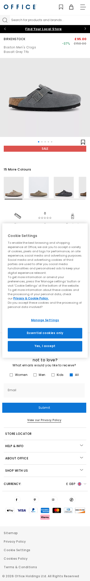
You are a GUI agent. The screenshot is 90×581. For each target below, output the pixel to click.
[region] (45, 290)
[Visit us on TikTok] (72, 499)
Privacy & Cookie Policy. (31, 298)
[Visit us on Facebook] (17, 499)
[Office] (20, 7)
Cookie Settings (17, 550)
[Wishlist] (58, 7)
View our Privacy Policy (44, 420)
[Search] (5, 20)
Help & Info (14, 446)
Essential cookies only (45, 333)
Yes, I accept (44, 346)
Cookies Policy (16, 558)
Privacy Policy (15, 541)
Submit (44, 407)
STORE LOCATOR (18, 434)
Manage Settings (45, 320)
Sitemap (11, 533)
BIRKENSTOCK (15, 39)
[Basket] (68, 7)
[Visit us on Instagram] (54, 499)
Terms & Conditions (20, 567)
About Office (16, 458)
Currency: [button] (39, 484)
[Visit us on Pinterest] (35, 499)
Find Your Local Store (43, 29)
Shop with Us (16, 470)
